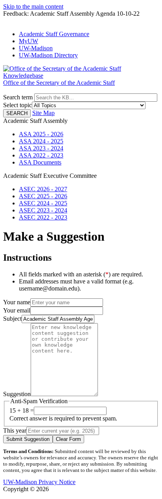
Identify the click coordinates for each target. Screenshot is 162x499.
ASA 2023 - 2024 (41, 148)
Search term (18, 97)
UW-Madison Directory (48, 55)
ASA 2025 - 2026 (41, 134)
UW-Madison (36, 48)
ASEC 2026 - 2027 (43, 189)
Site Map (43, 113)
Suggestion (17, 394)
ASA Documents (40, 162)
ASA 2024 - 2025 (41, 141)
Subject (12, 318)
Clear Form (68, 439)
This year (14, 430)
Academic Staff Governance (54, 34)
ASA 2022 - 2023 (41, 155)
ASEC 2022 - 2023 (43, 217)
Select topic (17, 105)
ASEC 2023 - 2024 (43, 210)
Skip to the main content (33, 6)
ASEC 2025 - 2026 (43, 196)
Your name (16, 302)
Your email (16, 310)
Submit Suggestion (28, 439)
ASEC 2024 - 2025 (43, 203)
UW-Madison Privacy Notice (39, 482)
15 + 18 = (21, 410)
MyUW (28, 41)
